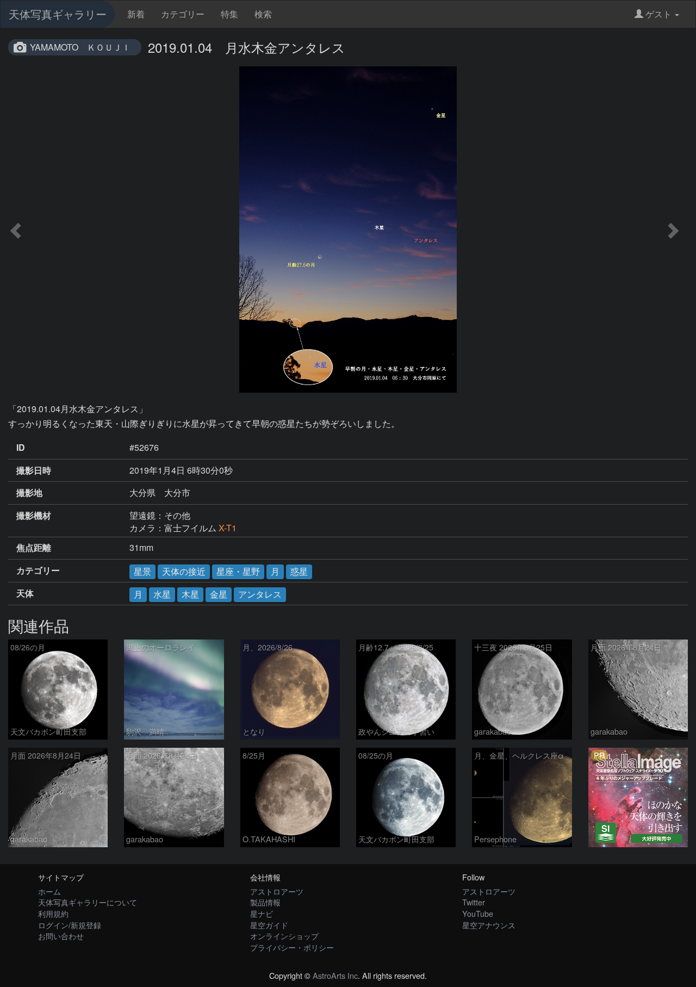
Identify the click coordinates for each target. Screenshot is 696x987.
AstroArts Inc (335, 975)
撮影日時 (33, 470)
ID (20, 448)
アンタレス (260, 594)
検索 (263, 14)
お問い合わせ (61, 935)
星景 (142, 571)
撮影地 (29, 493)
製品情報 (265, 902)
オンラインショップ (284, 935)
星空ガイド (269, 924)
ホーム (49, 891)
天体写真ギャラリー (58, 14)
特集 (229, 14)
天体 (25, 593)
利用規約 (53, 913)
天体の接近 (184, 571)
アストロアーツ (276, 891)
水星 (162, 594)
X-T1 (228, 528)
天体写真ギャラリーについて (87, 902)
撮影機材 (33, 516)
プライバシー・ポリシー (292, 947)
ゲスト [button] (658, 14)
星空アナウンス (488, 924)
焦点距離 (33, 548)
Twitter (473, 902)
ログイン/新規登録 (69, 924)
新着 (136, 14)
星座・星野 (238, 571)
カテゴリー (182, 14)
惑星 (299, 571)
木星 (190, 594)
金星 (218, 594)
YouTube (477, 913)
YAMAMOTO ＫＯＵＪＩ (80, 47)
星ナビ (261, 913)
